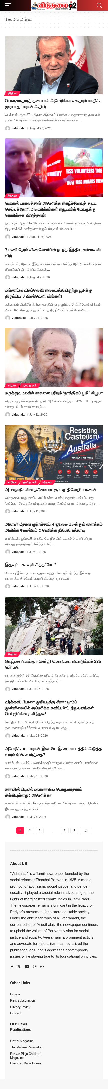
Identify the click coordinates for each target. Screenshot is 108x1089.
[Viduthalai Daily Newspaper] (54, 5)
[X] (19, 966)
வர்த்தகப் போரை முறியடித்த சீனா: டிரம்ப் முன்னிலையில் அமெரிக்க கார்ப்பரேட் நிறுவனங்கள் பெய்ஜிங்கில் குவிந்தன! (49, 708)
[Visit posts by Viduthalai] (7, 317)
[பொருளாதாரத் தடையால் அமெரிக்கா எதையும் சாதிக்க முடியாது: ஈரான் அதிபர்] (54, 65)
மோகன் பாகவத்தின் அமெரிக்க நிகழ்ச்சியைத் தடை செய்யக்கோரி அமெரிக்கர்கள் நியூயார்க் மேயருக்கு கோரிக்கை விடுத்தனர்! (51, 209)
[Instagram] (34, 966)
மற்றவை (47, 482)
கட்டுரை (12, 385)
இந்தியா (12, 93)
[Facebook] (12, 966)
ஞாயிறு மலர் (30, 385)
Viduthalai (19, 318)
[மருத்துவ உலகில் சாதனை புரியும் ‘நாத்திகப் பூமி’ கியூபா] (54, 357)
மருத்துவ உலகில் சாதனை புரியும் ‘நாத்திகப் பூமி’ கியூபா (54, 393)
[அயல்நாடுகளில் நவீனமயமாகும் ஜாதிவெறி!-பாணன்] (54, 454)
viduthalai (18, 128)
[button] (9, 5)
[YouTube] (27, 966)
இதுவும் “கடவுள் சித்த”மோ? (31, 564)
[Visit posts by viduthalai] (7, 128)
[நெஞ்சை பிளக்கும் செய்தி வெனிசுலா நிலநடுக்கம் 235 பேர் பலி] (54, 626)
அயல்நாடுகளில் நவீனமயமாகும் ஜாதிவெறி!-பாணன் (50, 489)
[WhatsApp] (42, 966)
